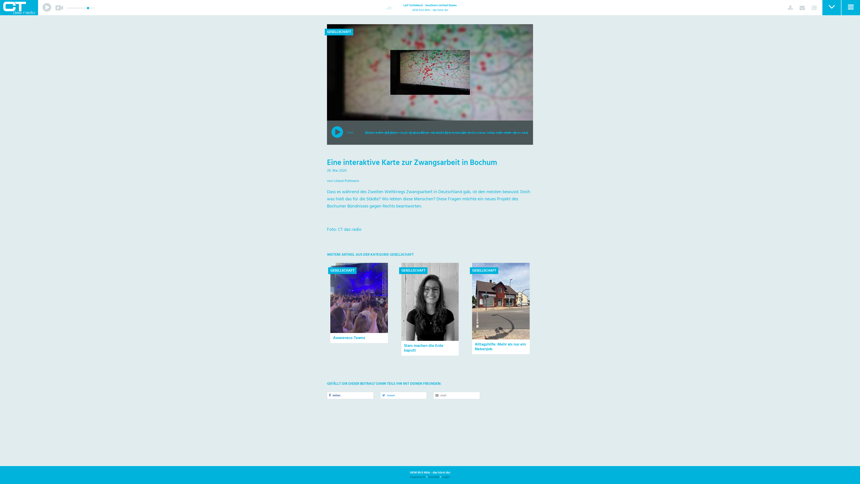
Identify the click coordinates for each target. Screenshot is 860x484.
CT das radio (19, 7)
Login (446, 477)
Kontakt (433, 477)
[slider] (88, 8)
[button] (831, 7)
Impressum (418, 477)
